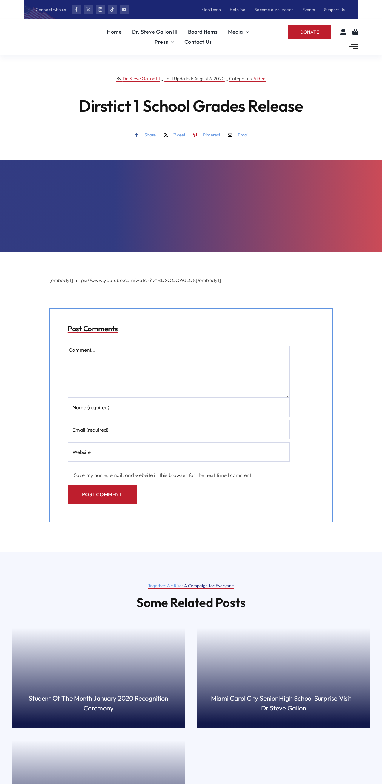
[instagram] (100, 9)
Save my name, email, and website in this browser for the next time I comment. (163, 475)
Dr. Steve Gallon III (141, 78)
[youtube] (124, 9)
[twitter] (88, 9)
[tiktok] (112, 9)
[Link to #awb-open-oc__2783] (353, 46)
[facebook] (76, 9)
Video (260, 78)
